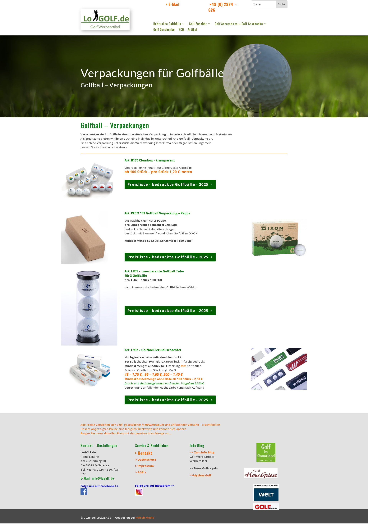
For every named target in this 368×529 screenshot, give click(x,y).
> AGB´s (140, 472)
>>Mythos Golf (200, 475)
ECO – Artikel (188, 30)
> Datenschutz (145, 459)
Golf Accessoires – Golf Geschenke (239, 24)
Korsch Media (145, 517)
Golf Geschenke (164, 30)
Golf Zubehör (198, 24)
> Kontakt (143, 453)
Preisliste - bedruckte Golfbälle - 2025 (167, 184)
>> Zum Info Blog (202, 452)
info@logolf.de (102, 478)
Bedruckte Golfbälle (167, 24)
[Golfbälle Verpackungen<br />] (89, 344)
